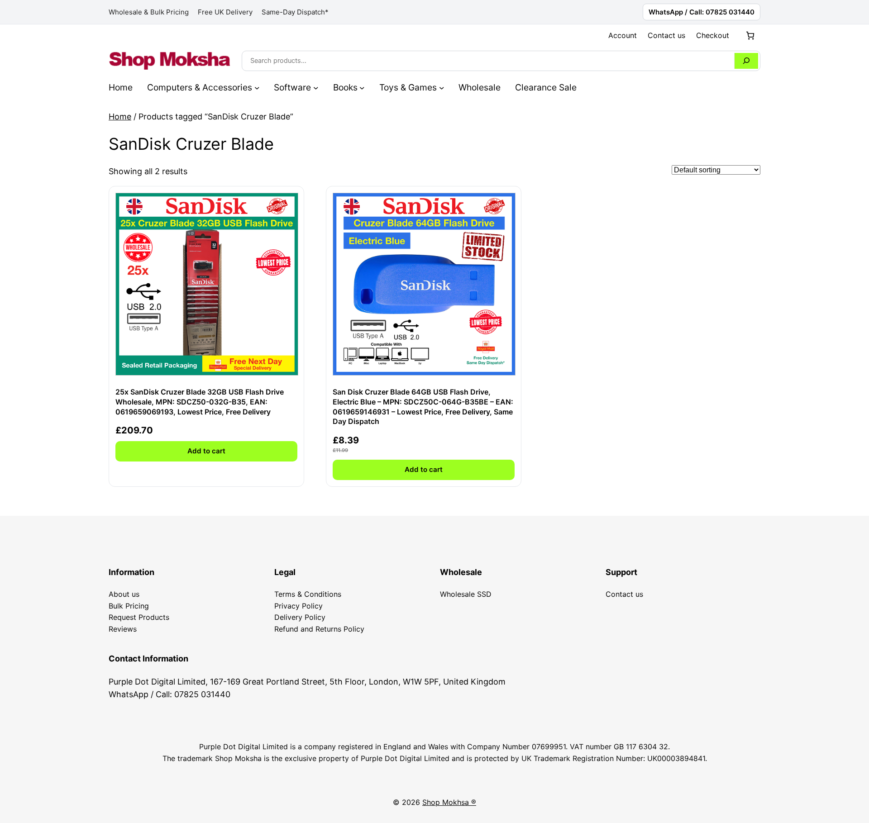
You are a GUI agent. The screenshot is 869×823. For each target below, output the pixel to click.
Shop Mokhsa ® (449, 802)
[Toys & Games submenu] (441, 87)
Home (120, 116)
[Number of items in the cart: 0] (750, 35)
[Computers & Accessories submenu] (257, 87)
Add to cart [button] (206, 451)
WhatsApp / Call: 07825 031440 (701, 12)
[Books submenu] (362, 87)
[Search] (746, 61)
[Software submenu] (316, 87)
